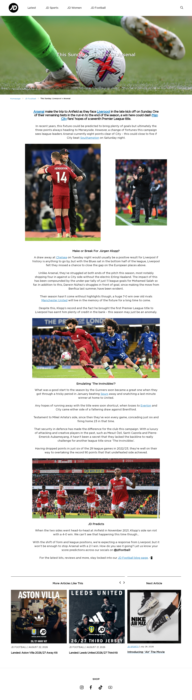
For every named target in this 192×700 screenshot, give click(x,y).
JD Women (74, 8)
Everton (146, 405)
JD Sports (52, 8)
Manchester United (54, 300)
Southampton (89, 138)
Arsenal (38, 111)
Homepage (15, 99)
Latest (32, 8)
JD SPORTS (133, 647)
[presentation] (120, 582)
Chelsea (61, 257)
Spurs (104, 394)
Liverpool (103, 111)
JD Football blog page (133, 558)
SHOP (96, 679)
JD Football (98, 8)
